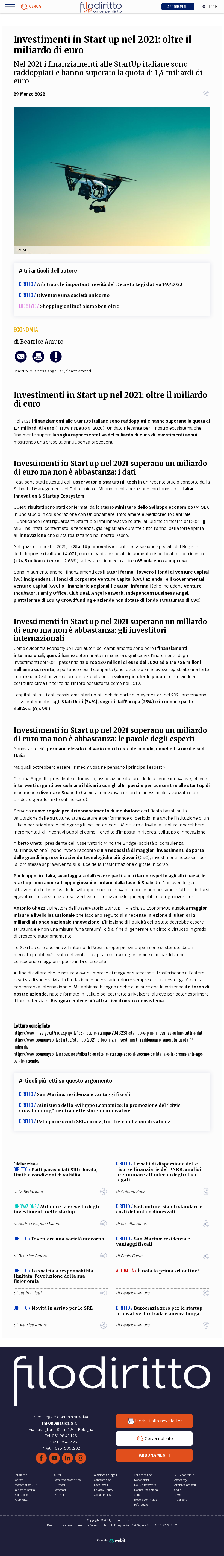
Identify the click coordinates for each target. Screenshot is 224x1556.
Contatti (19, 1480)
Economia (26, 329)
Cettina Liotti (29, 1293)
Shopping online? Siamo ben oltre (79, 306)
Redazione (21, 1495)
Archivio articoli (185, 1485)
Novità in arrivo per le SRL (62, 1308)
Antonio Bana (133, 1191)
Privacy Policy (103, 1490)
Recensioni (141, 1480)
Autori (58, 1475)
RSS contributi (184, 1475)
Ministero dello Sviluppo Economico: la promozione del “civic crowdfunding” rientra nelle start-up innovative (99, 1108)
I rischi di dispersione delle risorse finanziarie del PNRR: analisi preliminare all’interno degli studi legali (158, 1171)
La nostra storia (24, 1490)
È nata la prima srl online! (168, 1271)
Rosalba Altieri (134, 1223)
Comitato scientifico (67, 1480)
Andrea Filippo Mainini (39, 1223)
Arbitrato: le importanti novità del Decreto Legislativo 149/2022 (109, 284)
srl (62, 371)
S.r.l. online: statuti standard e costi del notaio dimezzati (159, 1209)
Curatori (59, 1485)
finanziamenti (78, 371)
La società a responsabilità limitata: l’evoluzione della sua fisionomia (53, 1276)
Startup (21, 371)
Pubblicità (21, 1500)
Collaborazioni (143, 1475)
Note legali (101, 1485)
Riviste (178, 1495)
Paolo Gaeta (131, 1255)
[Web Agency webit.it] (117, 1540)
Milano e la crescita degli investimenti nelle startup (56, 1209)
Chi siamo (20, 1475)
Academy (180, 1480)
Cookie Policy (102, 1495)
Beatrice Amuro (41, 341)
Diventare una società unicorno (73, 295)
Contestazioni (103, 1480)
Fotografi (60, 1490)
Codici (178, 1490)
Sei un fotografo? (145, 1485)
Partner (59, 1495)
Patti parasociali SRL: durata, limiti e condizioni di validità (104, 1121)
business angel (44, 371)
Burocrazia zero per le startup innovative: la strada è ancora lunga (159, 1310)
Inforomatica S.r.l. (26, 1485)
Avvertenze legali (105, 1475)
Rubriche (180, 1500)
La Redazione (30, 1191)
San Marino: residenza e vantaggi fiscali (84, 1094)
